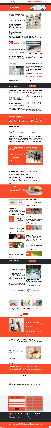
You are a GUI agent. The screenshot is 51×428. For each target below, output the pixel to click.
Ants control (10, 121)
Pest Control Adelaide (29, 418)
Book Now (25, 313)
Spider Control (19, 121)
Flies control (27, 121)
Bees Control (23, 121)
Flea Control (36, 121)
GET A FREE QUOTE (38, 1)
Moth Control (32, 121)
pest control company (22, 14)
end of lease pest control (25, 290)
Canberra (19, 416)
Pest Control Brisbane (29, 415)
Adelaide (19, 415)
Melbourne (19, 417)
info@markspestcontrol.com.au (12, 417)
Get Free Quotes (32, 85)
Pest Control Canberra (29, 416)
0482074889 (28, 1)
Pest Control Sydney (29, 417)
